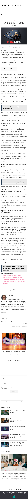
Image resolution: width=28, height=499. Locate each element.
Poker (14, 20)
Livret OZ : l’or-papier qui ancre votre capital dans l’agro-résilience (17, 436)
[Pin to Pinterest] (16, 290)
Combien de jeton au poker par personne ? (13, 275)
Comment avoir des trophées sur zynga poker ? (14, 279)
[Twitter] (9, 489)
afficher (14, 68)
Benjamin (14, 25)
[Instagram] (17, 14)
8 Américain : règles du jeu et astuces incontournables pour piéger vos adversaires (17, 444)
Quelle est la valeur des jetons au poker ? (12, 277)
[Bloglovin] (23, 14)
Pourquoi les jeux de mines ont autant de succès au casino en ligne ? (17, 428)
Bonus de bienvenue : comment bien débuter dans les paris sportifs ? (17, 420)
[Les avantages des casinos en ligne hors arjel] (14, 341)
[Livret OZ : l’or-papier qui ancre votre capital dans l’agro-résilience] (5, 436)
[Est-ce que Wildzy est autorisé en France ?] (5, 412)
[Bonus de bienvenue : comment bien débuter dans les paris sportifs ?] (5, 420)
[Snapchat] (24, 14)
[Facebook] (14, 14)
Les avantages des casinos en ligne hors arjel (14, 351)
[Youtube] (21, 14)
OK (14, 497)
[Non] (26, 495)
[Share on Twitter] (15, 290)
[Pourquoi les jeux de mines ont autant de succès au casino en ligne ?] (5, 428)
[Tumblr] (20, 14)
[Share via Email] (18, 290)
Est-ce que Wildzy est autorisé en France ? (18, 411)
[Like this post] (11, 290)
